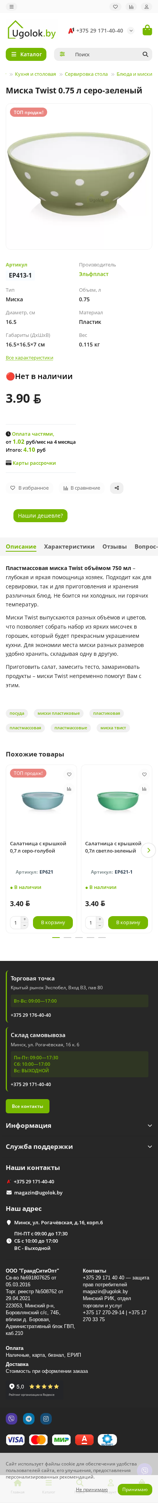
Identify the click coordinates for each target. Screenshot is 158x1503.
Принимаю (135, 1489)
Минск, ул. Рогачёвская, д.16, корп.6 (58, 1222)
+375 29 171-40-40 (99, 30)
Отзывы (114, 546)
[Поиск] (145, 54)
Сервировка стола (86, 73)
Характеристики (69, 546)
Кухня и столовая (35, 73)
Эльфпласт (94, 274)
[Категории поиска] (62, 54)
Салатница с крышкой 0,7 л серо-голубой (38, 847)
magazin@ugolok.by (38, 1192)
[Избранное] (115, 7)
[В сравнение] (69, 789)
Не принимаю (92, 1489)
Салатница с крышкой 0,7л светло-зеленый (113, 847)
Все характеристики (29, 357)
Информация (28, 1125)
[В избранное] (69, 774)
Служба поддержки (39, 1146)
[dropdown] (11, 7)
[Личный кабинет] (146, 7)
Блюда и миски (134, 73)
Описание (21, 546)
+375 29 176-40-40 (31, 1015)
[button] (9, 850)
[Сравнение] (131, 7)
